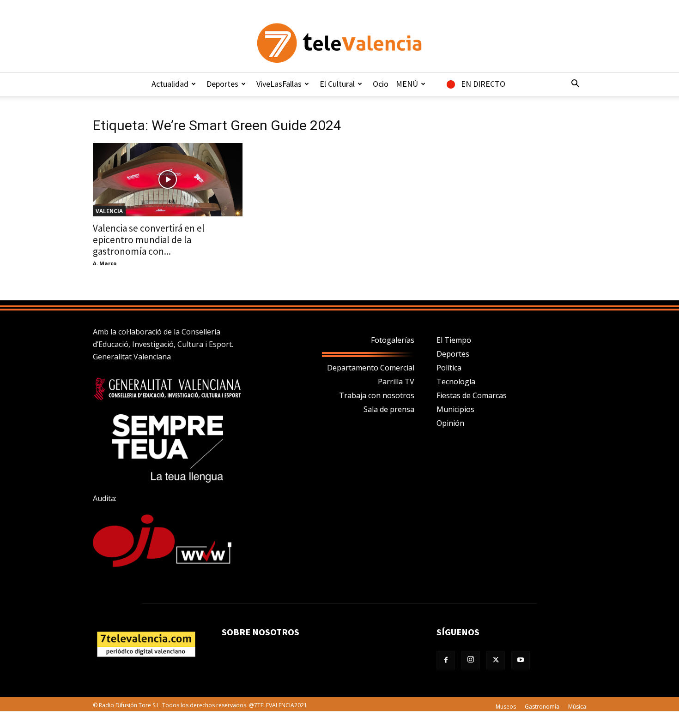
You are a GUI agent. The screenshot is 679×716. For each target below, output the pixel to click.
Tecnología (455, 381)
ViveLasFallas (279, 83)
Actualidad (170, 83)
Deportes (222, 83)
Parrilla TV (396, 381)
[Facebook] (445, 660)
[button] (575, 84)
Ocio (380, 83)
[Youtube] (520, 660)
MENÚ (407, 83)
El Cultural (337, 83)
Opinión (450, 423)
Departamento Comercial (370, 368)
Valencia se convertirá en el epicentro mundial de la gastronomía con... (149, 239)
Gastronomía (542, 706)
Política (448, 368)
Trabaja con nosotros (376, 395)
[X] (495, 660)
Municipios (455, 409)
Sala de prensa (389, 409)
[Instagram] (470, 660)
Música (577, 706)
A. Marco (104, 263)
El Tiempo (453, 340)
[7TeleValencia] (339, 43)
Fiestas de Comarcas (471, 395)
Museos (506, 706)
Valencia (109, 211)
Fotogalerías (392, 340)
